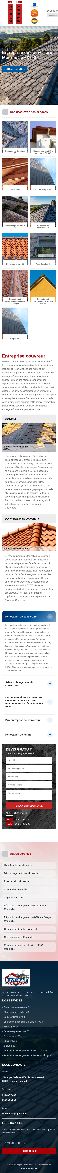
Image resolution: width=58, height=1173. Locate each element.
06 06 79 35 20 (18, 14)
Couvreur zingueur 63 (14, 1017)
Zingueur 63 (9, 1046)
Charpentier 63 (11, 1041)
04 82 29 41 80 (10, 14)
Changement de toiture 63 (16, 1012)
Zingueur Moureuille (14, 897)
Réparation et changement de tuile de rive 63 (25, 1050)
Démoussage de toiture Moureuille (21, 873)
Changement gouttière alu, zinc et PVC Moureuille (23, 947)
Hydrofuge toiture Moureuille (18, 865)
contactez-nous (14, 69)
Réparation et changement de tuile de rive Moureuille (25, 907)
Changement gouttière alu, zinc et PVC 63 (24, 1022)
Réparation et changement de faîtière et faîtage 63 (28, 1055)
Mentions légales (29, 1168)
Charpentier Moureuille (15, 889)
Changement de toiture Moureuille (21, 929)
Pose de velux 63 (12, 1036)
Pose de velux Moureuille (16, 881)
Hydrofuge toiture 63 (13, 1026)
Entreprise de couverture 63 (17, 1007)
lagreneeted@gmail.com (14, 1113)
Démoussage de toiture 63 (16, 1031)
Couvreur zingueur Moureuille (19, 937)
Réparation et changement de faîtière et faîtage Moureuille (27, 919)
